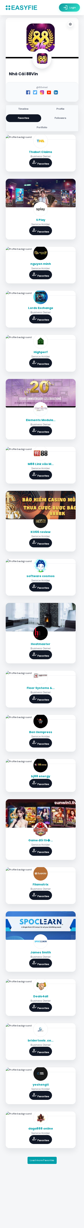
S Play (40, 220)
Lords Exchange (40, 308)
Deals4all (40, 996)
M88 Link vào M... (41, 464)
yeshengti (41, 1085)
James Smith (40, 952)
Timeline (23, 108)
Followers (60, 118)
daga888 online (40, 1128)
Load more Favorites (42, 1160)
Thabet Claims (40, 152)
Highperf (41, 352)
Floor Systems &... (41, 688)
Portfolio (42, 127)
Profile (60, 108)
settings (70, 24)
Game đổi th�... (40, 840)
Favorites (23, 118)
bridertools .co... (40, 1040)
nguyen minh (40, 264)
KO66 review (41, 532)
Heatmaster (40, 644)
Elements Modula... (40, 420)
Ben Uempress (40, 732)
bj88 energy (40, 776)
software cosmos (41, 576)
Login (69, 7)
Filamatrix (41, 884)
